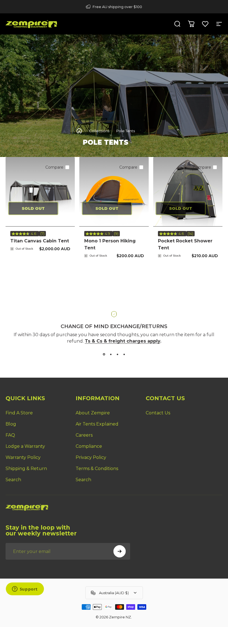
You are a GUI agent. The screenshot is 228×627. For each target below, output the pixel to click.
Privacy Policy (91, 457)
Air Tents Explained (97, 424)
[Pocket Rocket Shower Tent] (187, 191)
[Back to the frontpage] (79, 131)
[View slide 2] (110, 354)
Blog (11, 424)
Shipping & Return (26, 468)
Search (13, 479)
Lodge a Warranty (25, 446)
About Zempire (93, 412)
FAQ (10, 435)
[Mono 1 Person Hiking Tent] (113, 191)
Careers (84, 435)
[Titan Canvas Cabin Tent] (40, 191)
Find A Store (19, 412)
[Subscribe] (119, 551)
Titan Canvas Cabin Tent (39, 241)
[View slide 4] (124, 354)
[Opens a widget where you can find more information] (25, 589)
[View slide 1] (104, 354)
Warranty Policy (23, 457)
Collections (99, 131)
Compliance (89, 446)
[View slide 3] (117, 354)
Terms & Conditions (97, 468)
